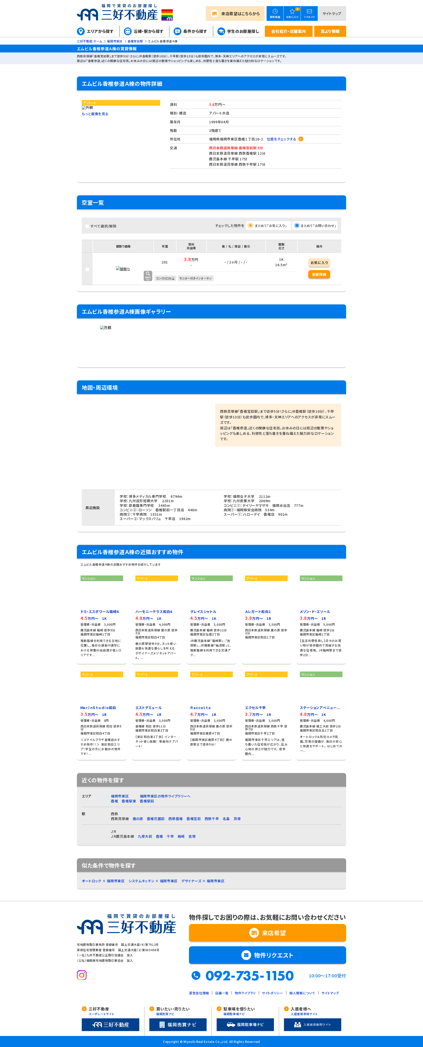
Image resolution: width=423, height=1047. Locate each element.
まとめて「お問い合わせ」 (318, 225)
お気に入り (319, 262)
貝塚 (237, 818)
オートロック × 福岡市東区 (103, 880)
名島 (226, 818)
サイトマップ (332, 13)
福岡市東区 (120, 796)
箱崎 (181, 836)
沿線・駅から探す (149, 31)
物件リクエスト (274, 955)
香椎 (114, 800)
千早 (170, 836)
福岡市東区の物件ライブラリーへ (165, 796)
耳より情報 (330, 31)
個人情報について (302, 993)
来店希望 (240, 13)
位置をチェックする (281, 139)
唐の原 (138, 818)
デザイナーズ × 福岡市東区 (203, 880)
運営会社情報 (199, 993)
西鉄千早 (212, 818)
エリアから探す (100, 31)
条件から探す (195, 31)
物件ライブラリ (245, 993)
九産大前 (145, 836)
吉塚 (192, 836)
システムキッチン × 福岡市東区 (153, 880)
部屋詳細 (319, 274)
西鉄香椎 (175, 818)
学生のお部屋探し (243, 31)
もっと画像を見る (95, 113)
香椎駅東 (129, 800)
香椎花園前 (156, 818)
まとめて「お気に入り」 (271, 225)
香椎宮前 (194, 818)
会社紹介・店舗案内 (288, 31)
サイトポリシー (272, 993)
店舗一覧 (222, 993)
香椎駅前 (147, 800)
